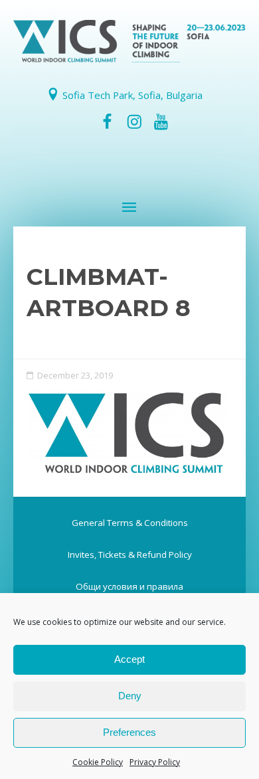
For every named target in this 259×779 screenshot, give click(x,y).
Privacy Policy (155, 762)
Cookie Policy (97, 762)
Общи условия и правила (129, 586)
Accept (129, 659)
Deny (129, 695)
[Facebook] (107, 121)
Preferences (129, 732)
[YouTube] (160, 121)
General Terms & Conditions (130, 523)
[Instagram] (134, 121)
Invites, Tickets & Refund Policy (130, 555)
